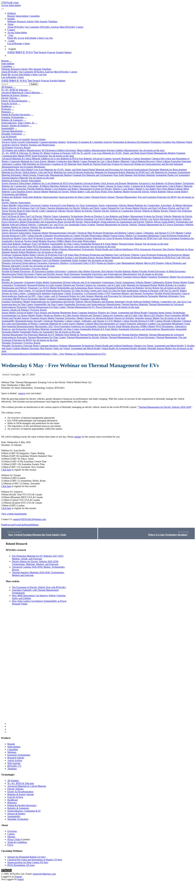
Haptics (39, 315)
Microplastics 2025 (44, 326)
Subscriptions (21, 16)
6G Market (45, 153)
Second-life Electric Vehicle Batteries (148, 191)
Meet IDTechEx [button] (61, 71)
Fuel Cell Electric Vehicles (38, 216)
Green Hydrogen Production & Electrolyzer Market (165, 255)
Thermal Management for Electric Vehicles (116, 224)
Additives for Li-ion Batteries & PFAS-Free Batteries (66, 158)
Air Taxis (80, 205)
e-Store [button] (34, 74)
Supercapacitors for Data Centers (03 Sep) (27, 862)
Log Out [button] (42, 74)
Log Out (48, 38)
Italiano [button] (61, 80)
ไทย (36, 52)
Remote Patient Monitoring (24, 252)
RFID (28, 156)
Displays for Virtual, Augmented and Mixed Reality (123, 312)
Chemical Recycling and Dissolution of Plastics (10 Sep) (34, 859)
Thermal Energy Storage (103, 197)
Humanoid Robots (36, 285)
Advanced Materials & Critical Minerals (20, 92)
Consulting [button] (6, 66)
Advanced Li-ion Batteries (151, 183)
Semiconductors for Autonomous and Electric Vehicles (126, 222)
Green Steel (27, 238)
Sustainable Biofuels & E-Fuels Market (99, 244)
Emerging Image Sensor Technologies (166, 312)
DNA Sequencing (142, 249)
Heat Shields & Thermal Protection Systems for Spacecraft (105, 164)
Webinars (11, 21)
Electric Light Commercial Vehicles (48, 211)
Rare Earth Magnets (123, 175)
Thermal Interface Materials (15, 178)
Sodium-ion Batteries (12, 197)
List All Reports (9, 136)
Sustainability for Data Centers (65, 244)
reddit (30, 524)
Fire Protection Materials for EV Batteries (44, 334)
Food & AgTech (9, 103)
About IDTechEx (15, 27)
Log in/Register (14, 43)
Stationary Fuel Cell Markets (35, 244)
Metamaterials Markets (165, 153)
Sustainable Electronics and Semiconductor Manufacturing (109, 274)
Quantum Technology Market (162, 277)
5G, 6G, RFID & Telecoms (14, 89)
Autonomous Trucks (95, 205)
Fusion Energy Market (121, 235)
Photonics (6, 111)
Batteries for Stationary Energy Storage (79, 186)
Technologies (13, 354)
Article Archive (14, 760)
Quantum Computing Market (108, 277)
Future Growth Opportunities (24, 142)
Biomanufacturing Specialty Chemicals (68, 233)
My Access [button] (13, 74)
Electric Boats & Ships (20, 211)
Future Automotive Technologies (67, 216)
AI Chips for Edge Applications (123, 290)
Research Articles (25, 21)
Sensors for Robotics (134, 288)
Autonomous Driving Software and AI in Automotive (76, 282)
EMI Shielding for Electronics (36, 164)
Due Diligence (179, 142)
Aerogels (116, 158)
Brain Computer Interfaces (84, 312)
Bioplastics (126, 158)
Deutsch (43, 52)
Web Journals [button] (34, 69)
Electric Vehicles (9, 98)
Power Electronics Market (14, 222)
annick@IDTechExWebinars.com (29, 519)
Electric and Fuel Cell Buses (154, 208)
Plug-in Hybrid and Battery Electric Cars (132, 219)
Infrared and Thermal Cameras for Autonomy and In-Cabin (91, 285)
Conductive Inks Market (67, 161)
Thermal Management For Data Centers (46, 307)
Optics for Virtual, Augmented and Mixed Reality (77, 348)
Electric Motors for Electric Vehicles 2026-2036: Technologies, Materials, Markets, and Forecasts (35, 562)
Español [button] (54, 80)
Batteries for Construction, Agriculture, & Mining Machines (30, 186)
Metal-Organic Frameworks (36, 175)
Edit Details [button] (24, 74)
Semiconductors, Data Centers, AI (17, 123)
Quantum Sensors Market (135, 277)
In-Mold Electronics (176, 271)
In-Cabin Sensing (54, 285)
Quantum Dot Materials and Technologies (92, 175)
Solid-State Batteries (32, 197)
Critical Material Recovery (143, 161)
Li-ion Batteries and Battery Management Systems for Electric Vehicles (86, 189)
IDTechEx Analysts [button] (43, 71)
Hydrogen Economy (43, 238)
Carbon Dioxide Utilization (40, 235)
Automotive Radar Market (36, 282)
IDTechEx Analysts (49, 27)
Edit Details (30, 38)
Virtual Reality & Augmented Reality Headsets (124, 348)
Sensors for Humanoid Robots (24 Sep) (26, 857)
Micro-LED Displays (154, 263)
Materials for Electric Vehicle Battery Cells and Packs (27, 172)
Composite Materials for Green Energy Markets (32, 161)
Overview (12, 831)
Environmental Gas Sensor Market (18, 315)
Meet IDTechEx (67, 27)
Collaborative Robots (162, 282)
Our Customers (32, 27)
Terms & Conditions (17, 842)
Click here (6, 469)
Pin (26, 524)
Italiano (68, 52)
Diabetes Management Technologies (76, 249)
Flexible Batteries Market (39, 189)
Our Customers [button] (26, 71)
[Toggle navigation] (2, 8)
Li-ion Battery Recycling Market (17, 169)
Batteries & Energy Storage (14, 95)
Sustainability (7, 128)
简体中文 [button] (14, 80)
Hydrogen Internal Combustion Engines (73, 238)
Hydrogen (6, 109)
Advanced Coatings (102, 158)
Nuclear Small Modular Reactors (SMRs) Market (48, 241)
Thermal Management (12, 131)
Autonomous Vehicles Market (119, 205)
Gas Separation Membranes (146, 235)
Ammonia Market (40, 233)
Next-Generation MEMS (177, 315)
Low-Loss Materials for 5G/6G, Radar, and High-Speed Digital (122, 153)
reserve (21, 393)
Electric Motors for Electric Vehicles (83, 211)
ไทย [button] (30, 80)
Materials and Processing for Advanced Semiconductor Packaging (127, 169)
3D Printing (7, 87)
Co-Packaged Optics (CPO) (82, 263)
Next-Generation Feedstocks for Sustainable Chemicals (80, 326)
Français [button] (45, 80)
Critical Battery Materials (117, 161)
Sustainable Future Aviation (82, 224)
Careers (79, 27)
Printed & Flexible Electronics (15, 114)
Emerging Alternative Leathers (141, 323)
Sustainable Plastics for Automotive (173, 175)
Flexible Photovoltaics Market (95, 235)
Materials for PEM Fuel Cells (140, 172)
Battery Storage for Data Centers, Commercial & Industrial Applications (133, 186)
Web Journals (40, 21)
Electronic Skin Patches (163, 249)
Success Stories (38, 139)
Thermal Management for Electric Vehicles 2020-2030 (164, 407)
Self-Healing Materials (144, 175)
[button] (11, 13)
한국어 (29, 52)
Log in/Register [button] (8, 77)
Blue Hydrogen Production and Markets (106, 233)
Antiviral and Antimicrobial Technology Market (36, 249)
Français (51, 52)
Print (3, 524)
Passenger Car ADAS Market (98, 219)
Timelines (52, 21)
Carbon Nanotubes (142, 158)
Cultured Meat (25, 246)
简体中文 (20, 52)
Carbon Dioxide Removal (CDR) (138, 321)
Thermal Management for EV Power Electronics (161, 224)
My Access (19, 38)
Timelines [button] (46, 69)
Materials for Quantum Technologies (172, 172)
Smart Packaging (40, 156)
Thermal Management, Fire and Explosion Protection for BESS (146, 197)
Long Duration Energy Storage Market (29, 191)
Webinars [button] (5, 69)
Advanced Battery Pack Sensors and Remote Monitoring (110, 183)
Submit (34, 84)
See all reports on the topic (152, 150)
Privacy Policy (14, 839)
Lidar (118, 263)
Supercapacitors (50, 197)
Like (22, 524)
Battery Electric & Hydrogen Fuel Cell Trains (24, 208)
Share (36, 524)
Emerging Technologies (18, 755)
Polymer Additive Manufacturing (123, 150)
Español (60, 52)
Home (4, 354)
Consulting (34, 16)
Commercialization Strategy (52, 142)
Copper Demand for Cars (92, 161)
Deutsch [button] (36, 80)
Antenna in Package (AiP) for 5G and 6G (71, 153)
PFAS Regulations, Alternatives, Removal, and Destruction (61, 246)
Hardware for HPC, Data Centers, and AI (38, 296)
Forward (10, 524)
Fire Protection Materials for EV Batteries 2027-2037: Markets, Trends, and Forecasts (38, 557)
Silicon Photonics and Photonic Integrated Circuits (108, 301)
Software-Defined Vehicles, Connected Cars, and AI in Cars (39, 224)
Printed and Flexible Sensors (49, 274)
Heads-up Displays (93, 216)
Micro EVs (38, 219)
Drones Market (132, 208)
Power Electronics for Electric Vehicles (172, 219)
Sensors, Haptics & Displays (15, 125)
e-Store (40, 38)
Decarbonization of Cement (67, 235)
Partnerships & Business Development (131, 142)
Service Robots (152, 288)
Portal (10, 38)
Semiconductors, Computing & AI (23, 811)
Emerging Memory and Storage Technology (132, 293)
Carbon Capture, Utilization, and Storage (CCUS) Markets (155, 233)
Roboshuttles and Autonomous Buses (45, 222)
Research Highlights (30, 354)
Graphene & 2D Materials (64, 164)
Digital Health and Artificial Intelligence (114, 249)
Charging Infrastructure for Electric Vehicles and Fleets (72, 208)
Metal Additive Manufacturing (91, 150)
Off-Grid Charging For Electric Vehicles (63, 219)
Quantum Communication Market (77, 277)
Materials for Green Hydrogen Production (74, 172)
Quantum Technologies (12, 117)
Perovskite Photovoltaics (84, 241)
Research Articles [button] (19, 69)
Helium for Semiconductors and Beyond (153, 164)
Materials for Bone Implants (173, 169)
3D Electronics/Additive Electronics (58, 150)
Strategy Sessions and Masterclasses (37, 145)
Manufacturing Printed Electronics (18, 274)
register (77, 436)
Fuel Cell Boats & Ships (13, 216)
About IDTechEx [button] (9, 71)
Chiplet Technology (73, 293)
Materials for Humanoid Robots (110, 172)
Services (6, 142)
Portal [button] (4, 74)
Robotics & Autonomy (12, 120)
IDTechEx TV (14, 766)
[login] (20, 879)
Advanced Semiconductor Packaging (29, 263)
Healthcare (6, 106)
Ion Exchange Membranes (32, 167)
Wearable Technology (11, 134)
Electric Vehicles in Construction (117, 211)
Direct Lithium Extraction (168, 161)
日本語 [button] (5, 80)
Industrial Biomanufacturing (20, 326)
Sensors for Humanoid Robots (108, 288)
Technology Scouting (160, 142)
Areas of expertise (21, 139)
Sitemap (11, 836)
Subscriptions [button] (7, 63)
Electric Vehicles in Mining (147, 211)
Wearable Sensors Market (147, 318)
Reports (11, 16)
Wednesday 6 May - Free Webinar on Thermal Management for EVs (73, 354)
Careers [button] (73, 71)
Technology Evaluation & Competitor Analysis (89, 142)
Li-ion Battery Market (131, 189)
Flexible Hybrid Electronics (152, 271)
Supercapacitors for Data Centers (74, 197)
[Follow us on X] (101, 633)
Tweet (17, 524)
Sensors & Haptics (16, 813)
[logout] (18, 876)
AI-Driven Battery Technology (179, 183)
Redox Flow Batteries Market (115, 191)
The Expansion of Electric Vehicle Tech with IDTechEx (39, 587)
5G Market (34, 153)
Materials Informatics (12, 175)
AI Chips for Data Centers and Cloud (89, 290)
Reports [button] (5, 60)
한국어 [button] (23, 80)
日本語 (11, 52)
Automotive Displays (58, 263)
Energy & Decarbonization (14, 100)
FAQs (10, 845)
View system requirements (14, 513)
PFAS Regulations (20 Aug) (21, 865)
